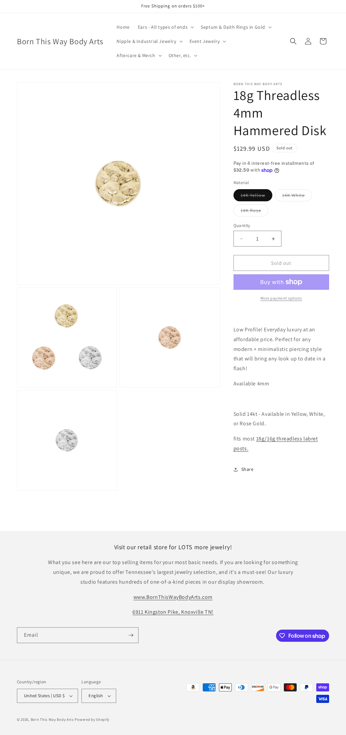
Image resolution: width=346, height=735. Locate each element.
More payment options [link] (281, 298)
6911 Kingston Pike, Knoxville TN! (173, 611)
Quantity (241, 225)
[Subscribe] (130, 635)
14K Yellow (256, 196)
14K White (297, 196)
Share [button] (247, 469)
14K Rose (254, 212)
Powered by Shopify (92, 719)
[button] (165, 27)
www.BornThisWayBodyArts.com (173, 597)
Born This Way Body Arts (52, 719)
